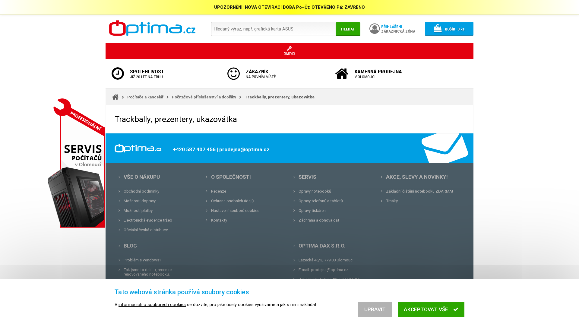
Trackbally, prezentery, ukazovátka (280, 97)
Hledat (348, 29)
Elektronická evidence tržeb (148, 220)
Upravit (375, 309)
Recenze (218, 191)
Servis (307, 177)
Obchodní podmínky (141, 191)
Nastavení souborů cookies (235, 210)
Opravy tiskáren (312, 210)
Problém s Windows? (142, 260)
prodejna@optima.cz (329, 269)
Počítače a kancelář (145, 97)
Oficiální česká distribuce (146, 230)
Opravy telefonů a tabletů (321, 201)
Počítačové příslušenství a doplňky (204, 97)
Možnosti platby (138, 210)
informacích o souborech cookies (152, 304)
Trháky (392, 201)
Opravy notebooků (315, 191)
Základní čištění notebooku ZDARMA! (419, 191)
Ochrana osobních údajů (232, 201)
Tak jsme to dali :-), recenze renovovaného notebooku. (148, 271)
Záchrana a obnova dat (319, 220)
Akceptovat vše (426, 309)
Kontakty (219, 220)
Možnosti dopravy (140, 201)
